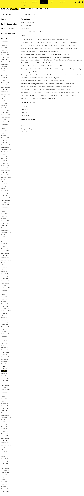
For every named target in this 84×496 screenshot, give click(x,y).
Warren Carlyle (25, 115)
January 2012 (5, 435)
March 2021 (4, 191)
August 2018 (4, 262)
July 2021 (3, 181)
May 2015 (4, 343)
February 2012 (5, 433)
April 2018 (4, 271)
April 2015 (4, 345)
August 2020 (4, 207)
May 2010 (4, 482)
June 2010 (4, 479)
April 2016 (4, 317)
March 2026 (4, 52)
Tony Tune (24, 132)
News (3, 19)
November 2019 (5, 227)
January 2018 (5, 278)
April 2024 (4, 105)
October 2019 (5, 230)
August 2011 (4, 447)
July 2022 (3, 154)
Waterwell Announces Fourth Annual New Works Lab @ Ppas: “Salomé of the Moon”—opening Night (50, 92)
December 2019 (5, 225)
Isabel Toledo (25, 109)
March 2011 (4, 459)
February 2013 (5, 406)
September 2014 (6, 361)
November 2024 (5, 89)
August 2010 (4, 475)
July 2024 (3, 98)
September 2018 (6, 260)
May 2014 (4, 371)
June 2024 (4, 101)
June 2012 (4, 424)
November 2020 (5, 200)
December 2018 (5, 253)
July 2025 (3, 71)
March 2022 (4, 163)
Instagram (82, 2)
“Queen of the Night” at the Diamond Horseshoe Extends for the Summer (42, 81)
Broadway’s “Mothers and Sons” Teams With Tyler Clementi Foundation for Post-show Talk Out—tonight (51, 75)
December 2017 (5, 281)
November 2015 (5, 329)
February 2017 (5, 304)
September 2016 (6, 310)
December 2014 (5, 354)
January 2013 (5, 408)
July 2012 (3, 422)
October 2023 (5, 119)
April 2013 (4, 401)
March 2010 (4, 486)
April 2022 (4, 161)
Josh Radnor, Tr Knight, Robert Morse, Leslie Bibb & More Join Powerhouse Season (45, 57)
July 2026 (3, 43)
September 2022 (6, 149)
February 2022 (5, 165)
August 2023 (4, 124)
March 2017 (4, 301)
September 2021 (6, 177)
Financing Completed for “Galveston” (31, 72)
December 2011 (5, 438)
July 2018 (3, 264)
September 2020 (6, 204)
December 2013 (5, 383)
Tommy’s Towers (26, 123)
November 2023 (5, 117)
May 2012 (4, 426)
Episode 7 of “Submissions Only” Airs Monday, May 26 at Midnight (40, 51)
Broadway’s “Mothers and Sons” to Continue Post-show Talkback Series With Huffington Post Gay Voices (51, 60)
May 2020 (4, 214)
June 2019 (4, 239)
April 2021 (4, 188)
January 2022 (5, 168)
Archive (4, 38)
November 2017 (5, 283)
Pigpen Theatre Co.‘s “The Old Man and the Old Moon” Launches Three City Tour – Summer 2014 (49, 42)
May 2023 (4, 131)
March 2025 (4, 80)
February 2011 (5, 461)
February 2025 (5, 82)
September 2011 (6, 445)
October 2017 (5, 285)
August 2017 (4, 290)
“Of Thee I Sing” (25, 28)
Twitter (75, 2)
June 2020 (4, 211)
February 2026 (5, 55)
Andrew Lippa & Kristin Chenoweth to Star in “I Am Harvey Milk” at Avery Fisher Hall (45, 54)
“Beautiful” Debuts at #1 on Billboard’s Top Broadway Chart (38, 63)
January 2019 (5, 250)
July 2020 (3, 209)
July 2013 (3, 394)
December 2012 (5, 410)
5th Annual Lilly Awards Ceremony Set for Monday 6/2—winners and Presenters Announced (47, 66)
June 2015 (4, 340)
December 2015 (5, 327)
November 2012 (5, 412)
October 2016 (5, 308)
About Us (24, 2)
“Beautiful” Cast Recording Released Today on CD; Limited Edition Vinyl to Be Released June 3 (48, 84)
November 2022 (5, 144)
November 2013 (5, 385)
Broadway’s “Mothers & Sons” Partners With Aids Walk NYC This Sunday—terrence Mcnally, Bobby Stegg (51, 69)
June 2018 (4, 267)
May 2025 (4, 75)
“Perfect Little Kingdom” (27, 23)
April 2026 (4, 50)
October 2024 (5, 91)
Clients (34, 2)
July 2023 (3, 126)
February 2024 (5, 110)
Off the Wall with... (8, 29)
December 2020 (5, 197)
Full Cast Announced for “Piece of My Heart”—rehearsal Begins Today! (41, 78)
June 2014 (4, 368)
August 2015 (4, 336)
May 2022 (4, 158)
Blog (43, 2)
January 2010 (5, 491)
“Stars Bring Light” (26, 25)
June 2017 (4, 294)
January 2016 (5, 324)
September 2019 (6, 232)
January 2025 (5, 85)
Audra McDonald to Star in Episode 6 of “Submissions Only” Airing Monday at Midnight (46, 90)
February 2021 (5, 193)
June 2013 (4, 396)
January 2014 (5, 380)
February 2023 (5, 138)
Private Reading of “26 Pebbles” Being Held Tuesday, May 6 (38, 98)
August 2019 (4, 234)
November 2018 (5, 255)
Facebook (79, 2)
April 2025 (4, 78)
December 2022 (5, 142)
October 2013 (5, 387)
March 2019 (4, 246)
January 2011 (5, 463)
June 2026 (4, 45)
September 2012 (6, 417)
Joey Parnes (24, 106)
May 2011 (4, 454)
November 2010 (5, 468)
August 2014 (4, 363)
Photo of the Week (8, 33)
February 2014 (5, 378)
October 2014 (5, 359)
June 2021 (4, 184)
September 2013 (6, 389)
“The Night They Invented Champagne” (32, 31)
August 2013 (4, 392)
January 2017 (5, 306)
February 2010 (5, 489)
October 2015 (5, 331)
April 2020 (4, 216)
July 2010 (3, 477)
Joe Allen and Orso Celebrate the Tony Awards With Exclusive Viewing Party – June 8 (45, 39)
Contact (62, 2)
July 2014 (3, 366)
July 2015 (3, 338)
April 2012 (4, 429)
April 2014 (4, 373)
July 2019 (3, 237)
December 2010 (5, 465)
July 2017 (3, 292)
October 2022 (5, 147)
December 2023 (5, 115)
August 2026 (4, 41)
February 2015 (5, 350)
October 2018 (5, 257)
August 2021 (4, 179)
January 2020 (5, 223)
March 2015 (4, 347)
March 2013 (4, 403)
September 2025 (6, 66)
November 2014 (5, 357)
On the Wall (24, 126)
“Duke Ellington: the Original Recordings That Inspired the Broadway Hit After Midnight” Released (49, 48)
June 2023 (4, 128)
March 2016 (4, 320)
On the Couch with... (9, 24)
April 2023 (4, 133)
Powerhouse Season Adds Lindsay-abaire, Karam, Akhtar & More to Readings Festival (46, 87)
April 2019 (4, 244)
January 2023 (5, 140)
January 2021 (5, 195)
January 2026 (5, 57)
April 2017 (4, 299)
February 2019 (5, 248)
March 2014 (4, 376)
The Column (6, 14)
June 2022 (4, 156)
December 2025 (5, 59)
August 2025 (4, 68)
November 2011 (5, 440)
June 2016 (4, 313)
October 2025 (5, 64)
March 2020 (4, 218)
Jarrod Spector (25, 112)
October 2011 (5, 442)
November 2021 (5, 172)
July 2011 (3, 449)
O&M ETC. (23, 6)
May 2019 (4, 241)
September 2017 (6, 287)
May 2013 (4, 399)
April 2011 (4, 456)
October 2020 (5, 202)
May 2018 (4, 269)
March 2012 (4, 431)
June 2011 (4, 452)
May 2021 (4, 186)
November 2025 (5, 61)
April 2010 (4, 484)
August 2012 (4, 419)
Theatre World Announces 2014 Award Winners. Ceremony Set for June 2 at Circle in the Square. (49, 95)
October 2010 (5, 470)
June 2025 (4, 73)
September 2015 (6, 334)
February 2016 (5, 322)
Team (52, 2)
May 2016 (4, 315)
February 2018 (5, 276)
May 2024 (4, 103)
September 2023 (6, 121)
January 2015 (5, 352)
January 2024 (5, 112)
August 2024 (4, 96)
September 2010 (6, 472)
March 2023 (4, 135)
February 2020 (5, 221)
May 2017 (4, 297)
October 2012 (5, 415)
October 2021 (5, 174)
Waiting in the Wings (26, 129)
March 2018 (4, 274)
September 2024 (6, 94)
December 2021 (5, 170)
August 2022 (4, 151)
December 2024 (5, 87)
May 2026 (4, 48)
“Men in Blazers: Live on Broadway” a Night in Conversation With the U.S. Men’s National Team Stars (50, 45)
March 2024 (4, 108)
